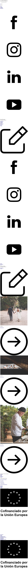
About (1, 6)
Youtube (1, 487)
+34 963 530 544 (2, 483)
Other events (1, 8)
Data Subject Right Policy (3, 537)
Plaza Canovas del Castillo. (3, 479)
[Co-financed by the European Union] (14, 516)
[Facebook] (14, 180)
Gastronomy (1, 124)
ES (0, 5)
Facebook (1, 485)
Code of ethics (2, 538)
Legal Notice (1, 534)
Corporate (1, 7)
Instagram (1, 486)
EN (1, 5)
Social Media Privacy (2, 536)
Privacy (1, 535)
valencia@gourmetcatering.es (3, 484)
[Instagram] (14, 63)
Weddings (1, 474)
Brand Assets (1, 539)
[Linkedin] (14, 90)
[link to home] (4, 2)
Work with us (1, 121)
